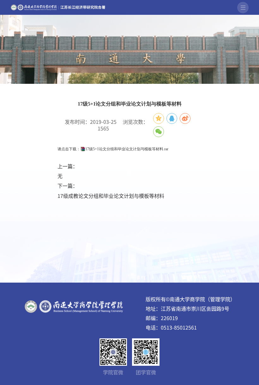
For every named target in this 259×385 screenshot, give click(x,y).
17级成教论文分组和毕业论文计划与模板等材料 (110, 195)
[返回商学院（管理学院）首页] (57, 6)
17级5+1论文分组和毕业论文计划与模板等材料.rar (126, 149)
